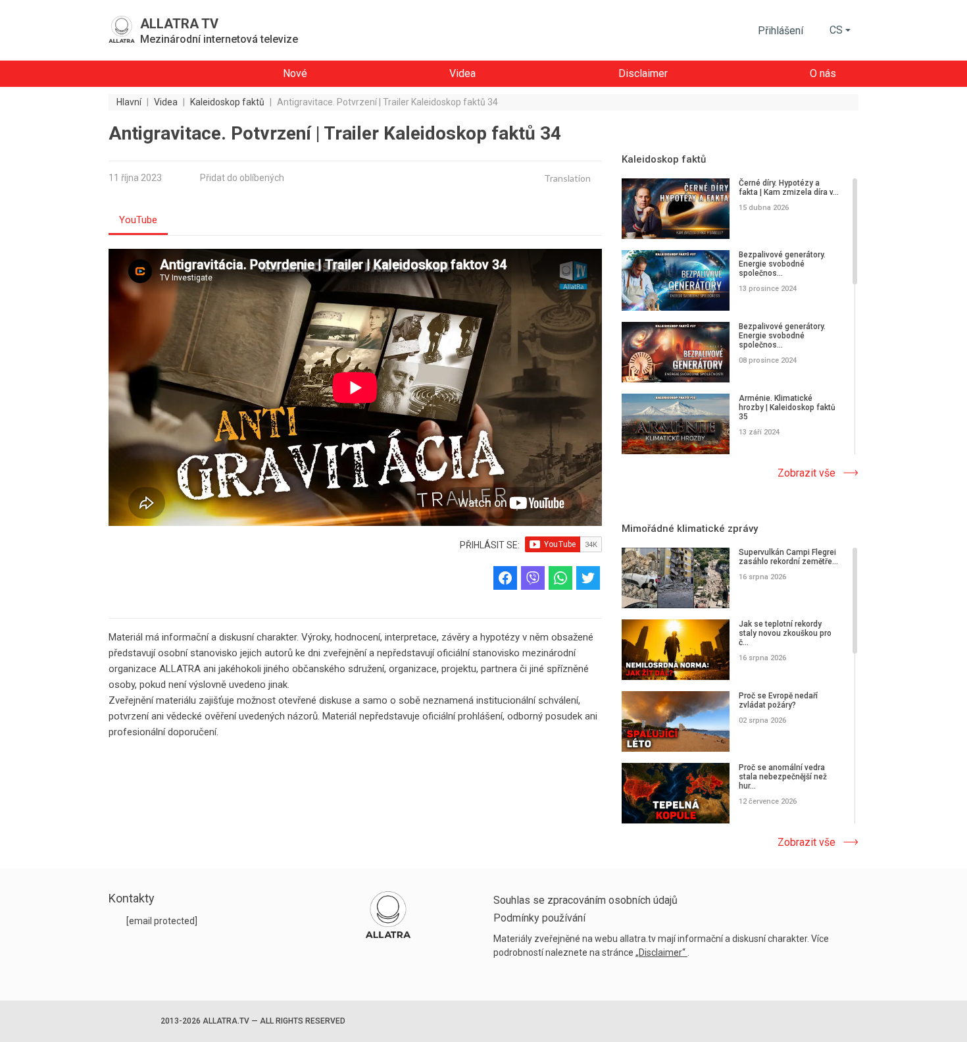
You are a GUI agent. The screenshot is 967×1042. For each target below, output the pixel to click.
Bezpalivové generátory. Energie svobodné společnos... (782, 264)
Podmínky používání (539, 918)
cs (836, 30)
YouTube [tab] (138, 220)
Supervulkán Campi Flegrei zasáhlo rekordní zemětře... (788, 557)
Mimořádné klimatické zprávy (690, 528)
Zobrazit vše (806, 473)
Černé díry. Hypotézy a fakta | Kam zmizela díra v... (789, 187)
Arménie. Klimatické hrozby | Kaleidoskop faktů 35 (787, 407)
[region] (740, 317)
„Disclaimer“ (661, 952)
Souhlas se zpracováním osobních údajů (585, 900)
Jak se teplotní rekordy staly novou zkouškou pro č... (785, 633)
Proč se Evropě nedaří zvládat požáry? (778, 700)
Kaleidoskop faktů (664, 159)
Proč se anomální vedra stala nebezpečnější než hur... (783, 777)
